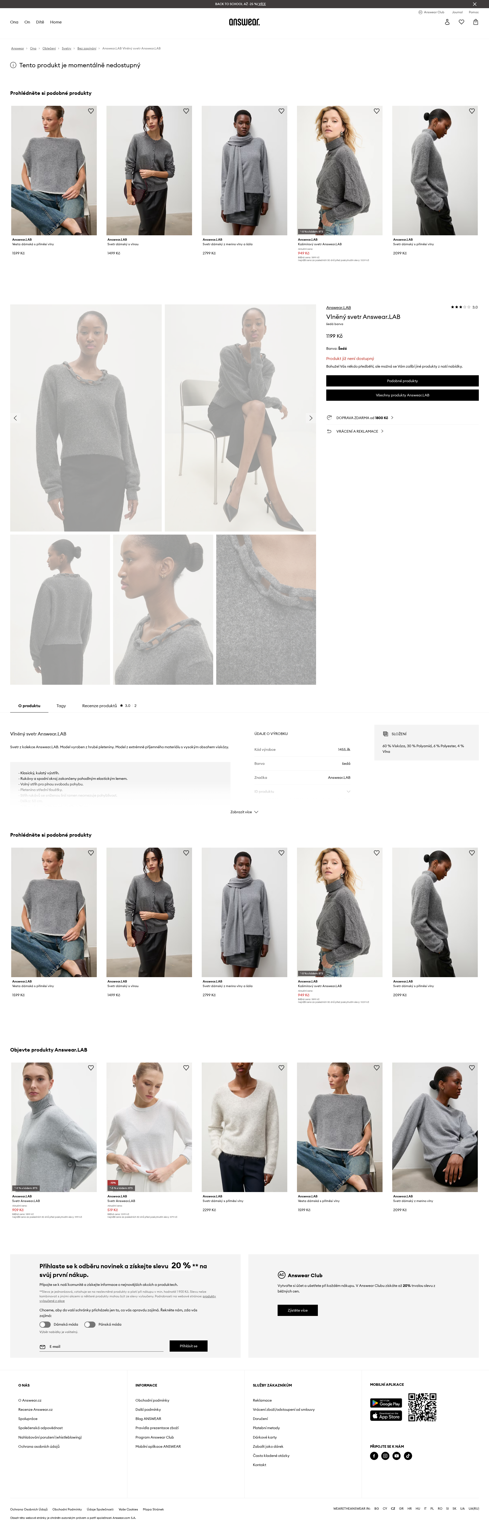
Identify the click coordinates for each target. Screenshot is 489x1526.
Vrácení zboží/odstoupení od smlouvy (284, 1409)
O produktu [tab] (29, 705)
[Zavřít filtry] (475, 4)
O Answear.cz (30, 1400)
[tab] (109, 705)
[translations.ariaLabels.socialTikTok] (408, 1456)
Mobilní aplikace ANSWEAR (158, 1446)
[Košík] (476, 22)
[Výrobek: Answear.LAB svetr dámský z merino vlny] (435, 1127)
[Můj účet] (447, 22)
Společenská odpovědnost (40, 1428)
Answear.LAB (338, 307)
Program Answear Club (154, 1437)
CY (385, 1508)
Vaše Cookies (128, 1509)
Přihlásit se (188, 1346)
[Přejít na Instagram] (385, 1456)
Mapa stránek (153, 1509)
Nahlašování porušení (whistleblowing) (50, 1437)
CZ (393, 1508)
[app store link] (386, 1415)
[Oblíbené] (461, 22)
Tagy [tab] (61, 705)
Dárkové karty (265, 1437)
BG (376, 1508)
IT (425, 1508)
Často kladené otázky (271, 1455)
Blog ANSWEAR (148, 1418)
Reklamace (262, 1400)
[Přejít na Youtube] (396, 1456)
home (56, 21)
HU (418, 1508)
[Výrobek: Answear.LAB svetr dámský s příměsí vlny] (435, 170)
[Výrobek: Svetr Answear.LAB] (54, 1127)
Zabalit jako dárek (268, 1446)
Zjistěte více (298, 1310)
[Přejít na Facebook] (374, 1456)
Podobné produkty (402, 381)
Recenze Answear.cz (35, 1409)
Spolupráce (27, 1418)
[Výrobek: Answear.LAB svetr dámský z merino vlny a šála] (244, 170)
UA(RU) (474, 1508)
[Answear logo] (244, 22)
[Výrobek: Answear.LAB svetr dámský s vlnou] (149, 170)
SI (447, 1508)
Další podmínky (148, 1409)
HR (410, 1508)
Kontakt (259, 1465)
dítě (40, 21)
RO (440, 1508)
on (27, 21)
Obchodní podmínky (152, 1400)
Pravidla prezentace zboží (157, 1428)
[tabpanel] (244, 765)
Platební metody (266, 1428)
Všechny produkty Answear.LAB (402, 395)
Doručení (260, 1418)
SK (454, 1508)
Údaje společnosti (100, 1509)
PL (432, 1508)
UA (462, 1508)
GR (401, 1508)
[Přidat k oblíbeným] (91, 111)
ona (14, 21)
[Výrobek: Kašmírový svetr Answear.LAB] (340, 170)
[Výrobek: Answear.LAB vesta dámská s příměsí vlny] (54, 170)
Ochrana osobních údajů (39, 1446)
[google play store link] (386, 1403)
